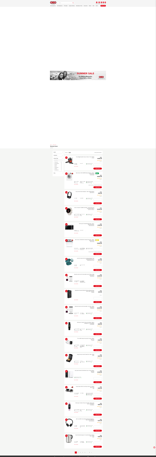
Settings (75, 313)
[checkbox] (58, 162)
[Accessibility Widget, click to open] (154, 447)
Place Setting (75, 248)
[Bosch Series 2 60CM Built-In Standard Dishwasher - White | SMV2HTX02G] (69, 243)
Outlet (97, 5)
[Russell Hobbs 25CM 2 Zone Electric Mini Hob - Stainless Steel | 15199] (69, 390)
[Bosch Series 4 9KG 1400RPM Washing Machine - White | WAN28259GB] (69, 176)
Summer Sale (103, 5)
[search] (73, 3)
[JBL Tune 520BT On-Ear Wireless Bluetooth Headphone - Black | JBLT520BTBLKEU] (69, 423)
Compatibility (75, 214)
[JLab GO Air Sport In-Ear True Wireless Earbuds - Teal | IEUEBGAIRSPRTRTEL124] (69, 262)
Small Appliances (59, 5)
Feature (81, 248)
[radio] (68, 152)
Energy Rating (81, 249)
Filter (80, 441)
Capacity (81, 163)
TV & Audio (65, 5)
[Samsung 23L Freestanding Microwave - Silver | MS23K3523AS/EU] (69, 227)
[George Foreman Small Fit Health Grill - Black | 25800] (69, 358)
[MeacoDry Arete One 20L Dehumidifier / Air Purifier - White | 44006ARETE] (69, 310)
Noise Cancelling (82, 425)
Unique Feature (81, 181)
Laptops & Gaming (72, 5)
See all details (76, 166)
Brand (74, 163)
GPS (80, 215)
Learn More (91, 164)
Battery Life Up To (82, 214)
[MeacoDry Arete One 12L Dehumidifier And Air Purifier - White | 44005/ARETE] (69, 278)
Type (74, 164)
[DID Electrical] (53, 2)
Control (75, 281)
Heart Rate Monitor (76, 215)
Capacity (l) (81, 230)
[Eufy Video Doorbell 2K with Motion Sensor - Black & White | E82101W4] (69, 374)
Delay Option (75, 181)
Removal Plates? (76, 362)
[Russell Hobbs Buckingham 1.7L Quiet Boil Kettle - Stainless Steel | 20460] (69, 439)
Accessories (85, 5)
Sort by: (98, 152)
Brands (90, 5)
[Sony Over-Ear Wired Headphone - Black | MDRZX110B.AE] (69, 195)
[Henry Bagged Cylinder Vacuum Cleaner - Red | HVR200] (69, 160)
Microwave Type (75, 230)
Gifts (93, 5)
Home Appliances (53, 5)
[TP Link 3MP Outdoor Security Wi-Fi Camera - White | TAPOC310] (69, 342)
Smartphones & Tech (79, 5)
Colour (75, 198)
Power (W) (75, 441)
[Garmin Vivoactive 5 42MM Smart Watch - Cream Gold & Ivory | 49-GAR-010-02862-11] (69, 211)
